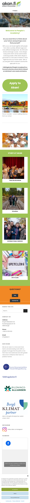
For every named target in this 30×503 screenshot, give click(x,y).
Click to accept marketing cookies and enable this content (15, 464)
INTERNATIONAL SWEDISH (15, 241)
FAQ (15, 295)
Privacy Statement (16, 501)
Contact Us (15, 300)
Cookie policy (9, 501)
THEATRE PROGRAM (15, 180)
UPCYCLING (15, 278)
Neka (15, 493)
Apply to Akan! (15, 85)
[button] (28, 476)
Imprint (22, 501)
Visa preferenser (15, 497)
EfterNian (15, 211)
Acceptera (15, 489)
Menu (15, 10)
